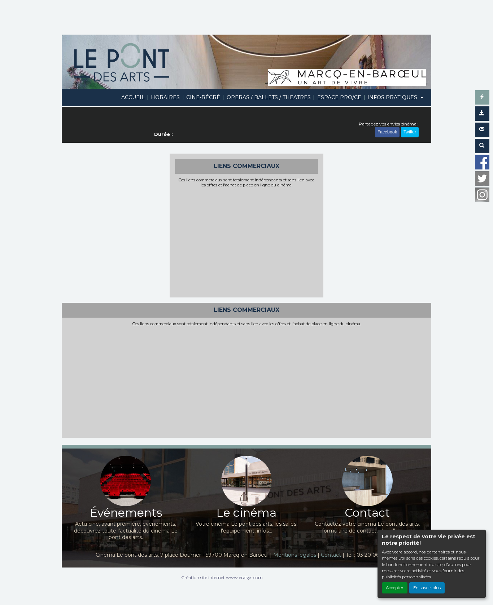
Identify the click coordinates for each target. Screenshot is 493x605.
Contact (331, 555)
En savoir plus (427, 587)
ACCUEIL (133, 97)
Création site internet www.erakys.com (222, 577)
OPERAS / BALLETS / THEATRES (269, 97)
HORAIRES (165, 97)
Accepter (394, 587)
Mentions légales (294, 555)
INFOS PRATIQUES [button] (393, 97)
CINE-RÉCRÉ (203, 97)
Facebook (387, 131)
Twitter (409, 131)
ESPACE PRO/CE (339, 97)
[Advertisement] (246, 241)
